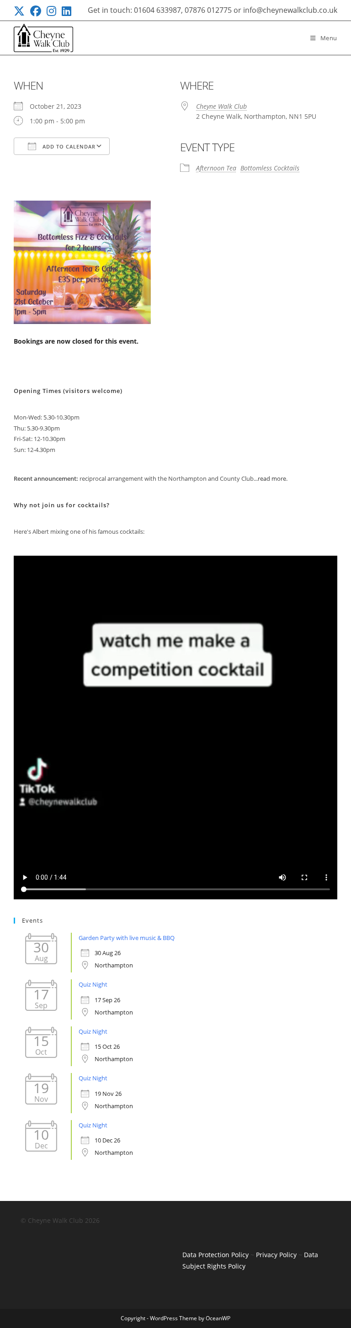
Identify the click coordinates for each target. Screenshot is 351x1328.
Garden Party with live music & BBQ (127, 938)
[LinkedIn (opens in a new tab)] (66, 10)
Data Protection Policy (215, 1254)
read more (272, 478)
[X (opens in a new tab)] (20, 10)
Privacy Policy (276, 1254)
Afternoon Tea (216, 168)
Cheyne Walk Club (221, 106)
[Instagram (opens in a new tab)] (51, 10)
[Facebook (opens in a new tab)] (35, 10)
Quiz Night (93, 984)
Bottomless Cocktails (269, 168)
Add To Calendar (68, 146)
